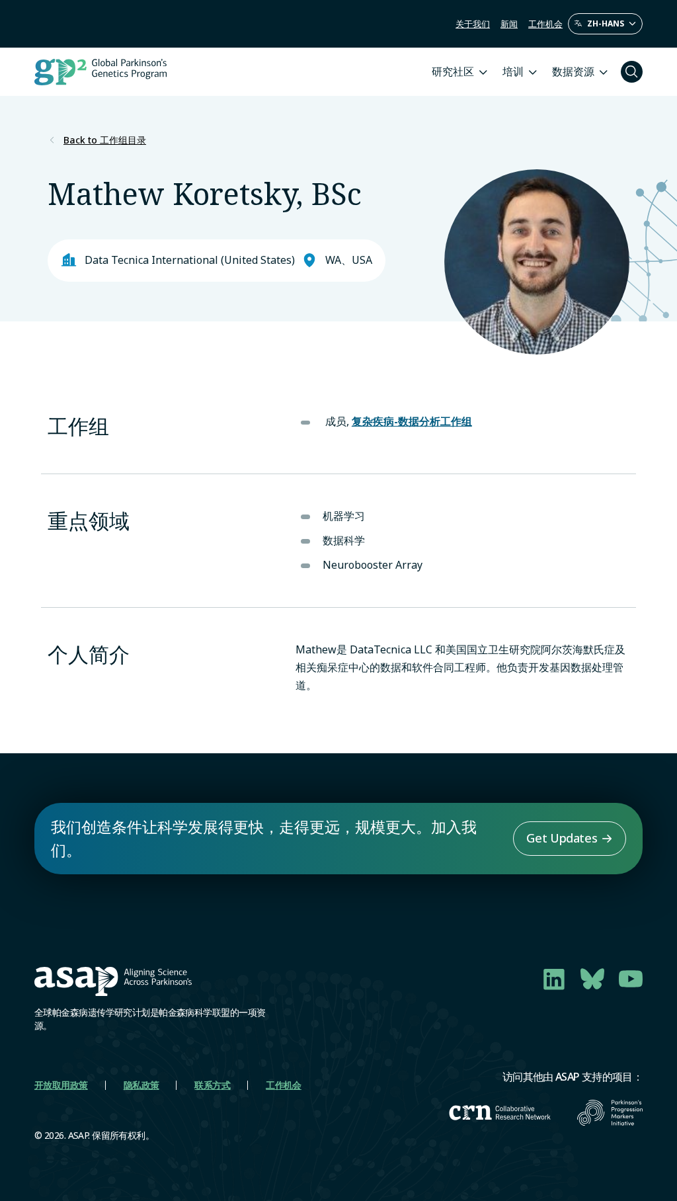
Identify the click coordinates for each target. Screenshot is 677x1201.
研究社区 (453, 71)
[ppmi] (610, 1113)
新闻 (509, 24)
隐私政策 (141, 1085)
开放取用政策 (61, 1085)
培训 (513, 71)
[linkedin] (554, 979)
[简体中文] (605, 23)
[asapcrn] (500, 1112)
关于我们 (473, 24)
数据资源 (573, 71)
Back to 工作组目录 (104, 140)
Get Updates (561, 838)
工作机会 (545, 24)
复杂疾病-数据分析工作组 (412, 421)
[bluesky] (592, 979)
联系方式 (212, 1085)
